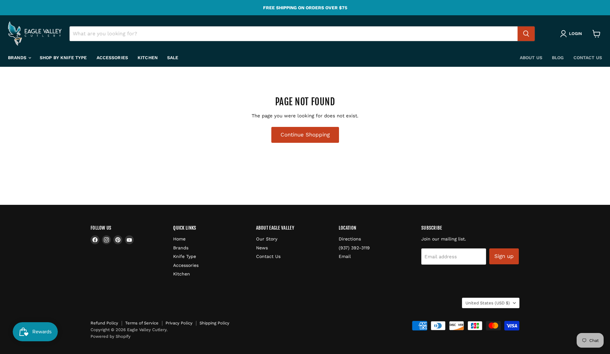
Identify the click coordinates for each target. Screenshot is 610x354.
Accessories (112, 57)
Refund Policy (104, 323)
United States (487, 303)
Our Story (266, 238)
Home (179, 238)
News (262, 247)
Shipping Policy (214, 323)
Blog (558, 57)
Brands (18, 57)
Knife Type (184, 256)
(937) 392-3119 (354, 247)
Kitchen (148, 57)
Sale (173, 57)
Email (345, 256)
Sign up (504, 256)
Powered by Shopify (111, 336)
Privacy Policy (179, 323)
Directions (350, 238)
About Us (531, 57)
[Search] (526, 33)
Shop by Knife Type (63, 57)
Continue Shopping (305, 134)
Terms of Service (142, 323)
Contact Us (587, 57)
